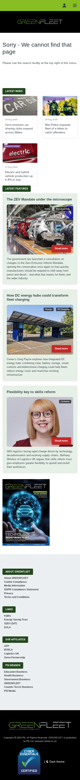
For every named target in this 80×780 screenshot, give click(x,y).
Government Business (17, 679)
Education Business (15, 671)
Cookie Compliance (15, 581)
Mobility (8, 99)
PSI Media (10, 690)
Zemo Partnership (14, 657)
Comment (65, 401)
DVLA (7, 627)
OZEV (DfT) (10, 623)
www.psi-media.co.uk (46, 741)
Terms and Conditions (17, 597)
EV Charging (64, 309)
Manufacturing (12, 146)
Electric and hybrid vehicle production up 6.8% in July (19, 175)
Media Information (14, 585)
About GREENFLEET (16, 578)
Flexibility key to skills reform (31, 392)
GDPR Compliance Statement (21, 589)
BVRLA (8, 649)
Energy (48, 309)
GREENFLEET (12, 683)
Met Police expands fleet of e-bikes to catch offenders (58, 128)
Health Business (13, 675)
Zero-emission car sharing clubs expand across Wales (19, 128)
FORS (7, 615)
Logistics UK (11, 653)
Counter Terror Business (18, 687)
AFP (6, 646)
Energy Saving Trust (16, 619)
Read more (61, 248)
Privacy (8, 593)
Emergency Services (54, 99)
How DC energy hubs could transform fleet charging (37, 298)
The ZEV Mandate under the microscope (39, 199)
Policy (47, 209)
